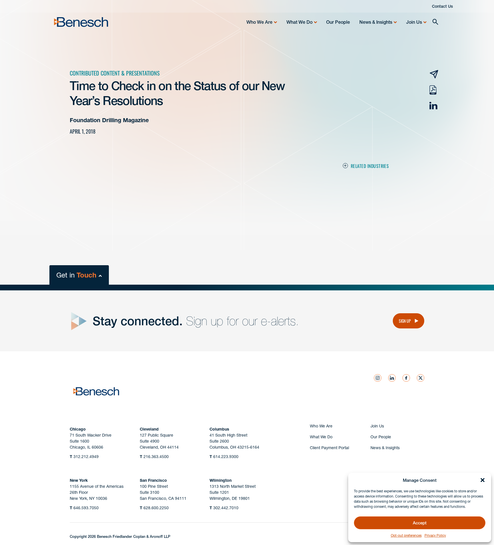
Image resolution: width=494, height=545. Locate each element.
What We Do (299, 22)
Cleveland (149, 429)
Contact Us (442, 6)
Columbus (219, 429)
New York (79, 480)
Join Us (414, 22)
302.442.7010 (224, 507)
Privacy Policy (435, 535)
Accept (420, 523)
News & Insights (375, 22)
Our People (338, 22)
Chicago (78, 429)
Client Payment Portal (329, 447)
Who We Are (259, 22)
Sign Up (405, 321)
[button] (482, 480)
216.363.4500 (154, 456)
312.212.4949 (84, 456)
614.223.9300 (224, 456)
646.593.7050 (84, 507)
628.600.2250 (154, 507)
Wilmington (221, 480)
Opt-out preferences (406, 535)
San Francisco (153, 480)
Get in (76, 275)
